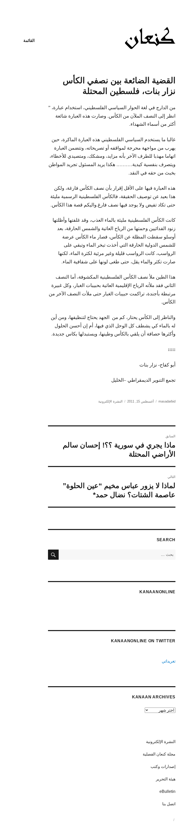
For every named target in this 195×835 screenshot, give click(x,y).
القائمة (29, 40)
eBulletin (167, 791)
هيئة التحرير (165, 779)
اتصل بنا (168, 804)
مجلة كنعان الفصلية (159, 754)
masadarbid (166, 401)
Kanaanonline (157, 592)
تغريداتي (168, 661)
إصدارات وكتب (163, 766)
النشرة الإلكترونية (110, 401)
